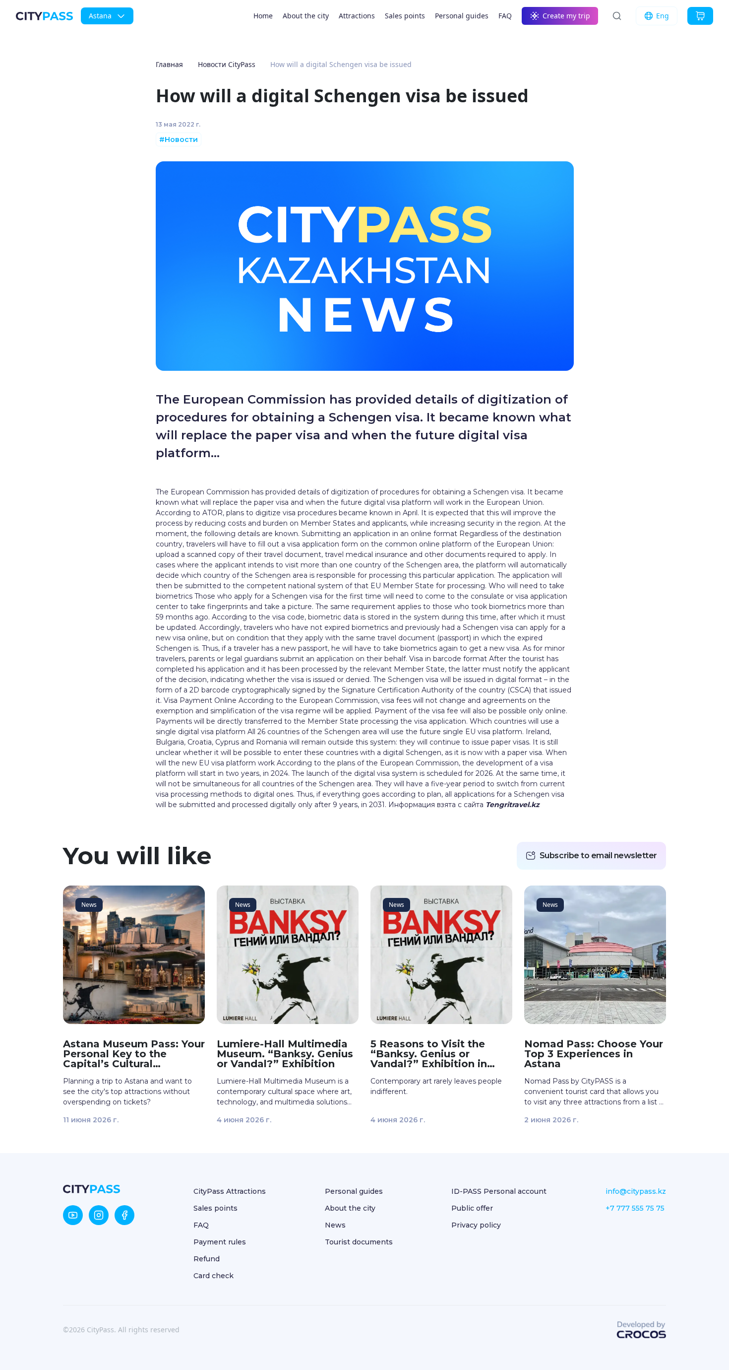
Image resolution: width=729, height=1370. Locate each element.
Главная (169, 64)
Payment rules (219, 1241)
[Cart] (700, 16)
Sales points (405, 15)
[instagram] (99, 1215)
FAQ (505, 15)
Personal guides (461, 15)
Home (263, 15)
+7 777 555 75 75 (635, 1208)
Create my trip (566, 15)
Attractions (357, 15)
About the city (306, 15)
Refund (206, 1258)
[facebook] (124, 1215)
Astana (100, 15)
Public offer (472, 1208)
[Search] (617, 16)
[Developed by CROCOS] (641, 1329)
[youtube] (73, 1215)
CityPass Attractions (229, 1191)
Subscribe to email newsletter (598, 855)
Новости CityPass (226, 64)
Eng (662, 15)
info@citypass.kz (636, 1191)
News (335, 1225)
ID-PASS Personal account (499, 1191)
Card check (213, 1275)
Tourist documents (359, 1241)
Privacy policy (476, 1225)
